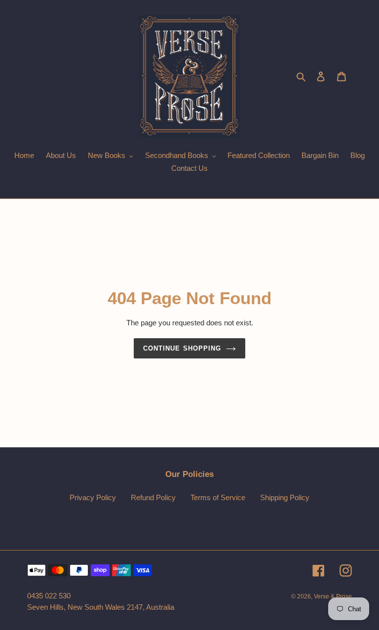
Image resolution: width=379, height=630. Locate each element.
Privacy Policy (93, 497)
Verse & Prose (333, 596)
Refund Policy (153, 497)
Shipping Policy (284, 497)
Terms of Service (217, 497)
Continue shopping (182, 348)
